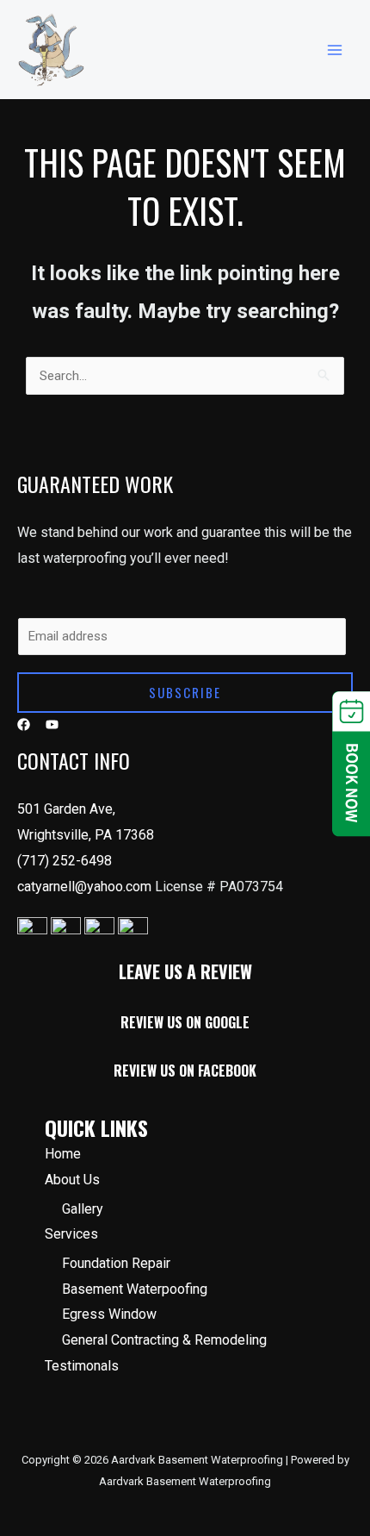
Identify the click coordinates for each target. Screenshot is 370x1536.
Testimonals (82, 1366)
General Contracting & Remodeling (164, 1340)
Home (63, 1154)
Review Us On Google (185, 1022)
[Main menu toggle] (335, 49)
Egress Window (109, 1314)
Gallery (82, 1209)
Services (71, 1234)
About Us (72, 1179)
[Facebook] (23, 724)
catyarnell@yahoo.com (86, 886)
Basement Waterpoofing (134, 1289)
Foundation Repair (116, 1263)
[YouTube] (52, 724)
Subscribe (185, 692)
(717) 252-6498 (64, 860)
